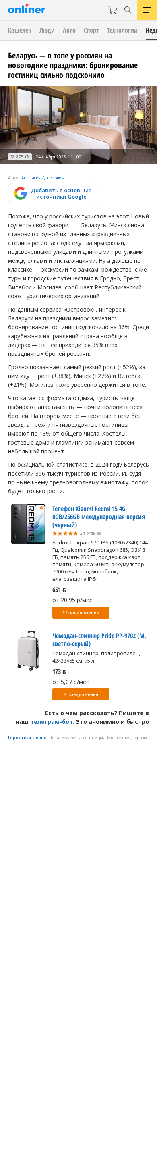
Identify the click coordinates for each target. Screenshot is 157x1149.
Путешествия (117, 737)
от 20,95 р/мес (72, 600)
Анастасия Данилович (42, 178)
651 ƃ (59, 589)
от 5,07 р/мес (70, 682)
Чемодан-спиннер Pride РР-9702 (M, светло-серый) (99, 639)
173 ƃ (59, 671)
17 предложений (80, 612)
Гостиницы (92, 737)
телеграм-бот (51, 721)
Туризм (140, 737)
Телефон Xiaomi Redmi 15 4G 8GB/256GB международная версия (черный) (98, 516)
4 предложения (81, 694)
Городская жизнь (27, 737)
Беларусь (70, 737)
